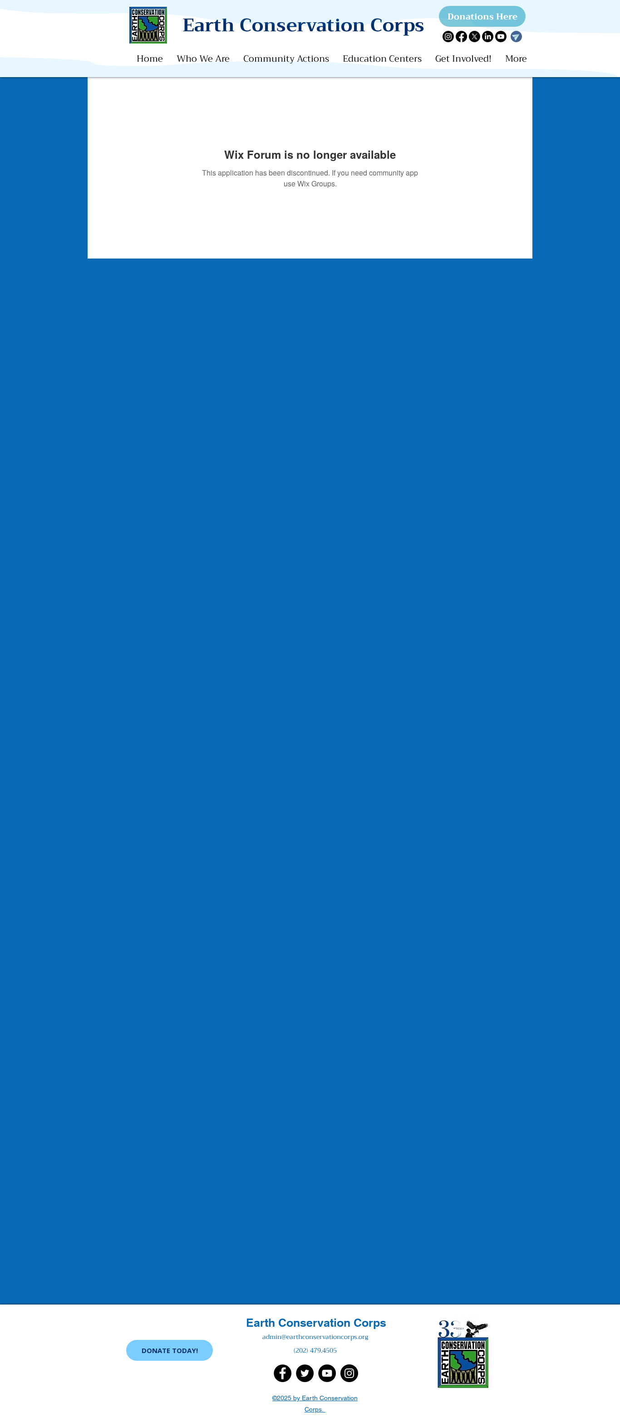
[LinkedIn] (487, 36)
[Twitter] (305, 1373)
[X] (474, 36)
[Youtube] (501, 36)
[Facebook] (461, 36)
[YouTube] (327, 1373)
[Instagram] (448, 36)
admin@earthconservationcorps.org (315, 1336)
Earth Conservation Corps (316, 1322)
